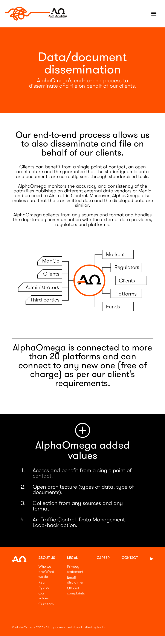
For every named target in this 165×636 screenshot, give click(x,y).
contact (130, 558)
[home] (36, 13)
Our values (43, 595)
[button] (154, 13)
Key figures (43, 585)
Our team (46, 604)
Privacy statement (75, 569)
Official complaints (76, 590)
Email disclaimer (75, 580)
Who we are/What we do (46, 571)
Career (103, 558)
